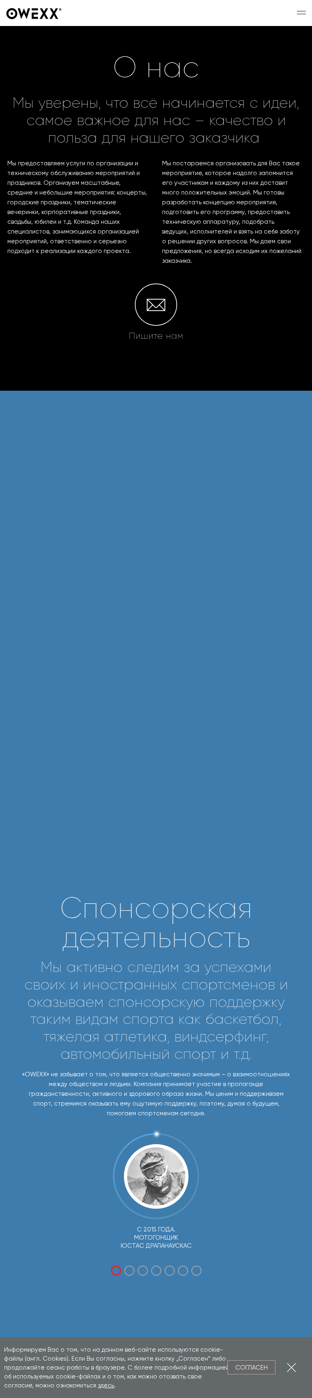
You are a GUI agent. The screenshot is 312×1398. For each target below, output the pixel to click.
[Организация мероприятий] (34, 13)
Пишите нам (156, 336)
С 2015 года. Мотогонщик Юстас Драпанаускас (156, 1237)
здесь (106, 1385)
